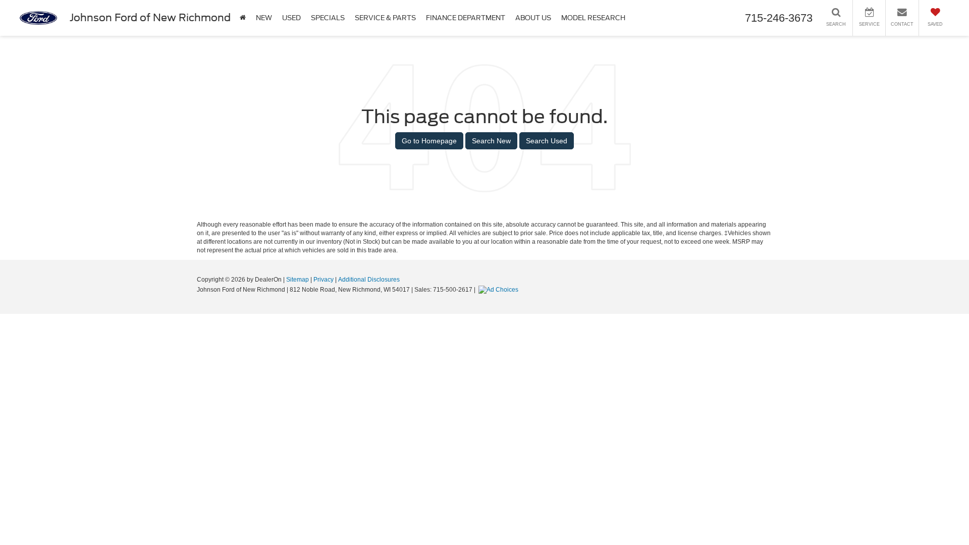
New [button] (264, 18)
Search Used (546, 141)
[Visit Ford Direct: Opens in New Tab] (499, 289)
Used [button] (291, 18)
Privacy (323, 279)
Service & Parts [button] (385, 18)
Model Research (593, 18)
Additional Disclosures (369, 279)
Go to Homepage (429, 141)
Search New (491, 141)
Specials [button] (328, 18)
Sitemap (297, 279)
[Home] (243, 18)
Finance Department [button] (465, 18)
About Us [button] (533, 18)
